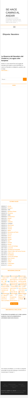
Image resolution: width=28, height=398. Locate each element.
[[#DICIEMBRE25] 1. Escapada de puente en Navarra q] (14, 297)
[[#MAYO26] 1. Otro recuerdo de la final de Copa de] (22, 279)
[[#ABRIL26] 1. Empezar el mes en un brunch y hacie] (5, 288)
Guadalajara (11, 254)
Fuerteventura (11, 216)
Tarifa (9, 220)
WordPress (7, 392)
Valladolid (10, 221)
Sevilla (9, 206)
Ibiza (9, 241)
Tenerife (10, 228)
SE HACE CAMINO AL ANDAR (12, 12)
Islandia (10, 265)
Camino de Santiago (13, 246)
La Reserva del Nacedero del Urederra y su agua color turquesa (12, 58)
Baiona (9, 237)
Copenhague (11, 263)
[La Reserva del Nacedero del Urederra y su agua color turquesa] (14, 45)
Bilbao (9, 230)
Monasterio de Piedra (13, 232)
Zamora (10, 234)
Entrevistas (23, 385)
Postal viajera (5, 385)
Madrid (9, 218)
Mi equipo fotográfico (14, 385)
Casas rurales (21, 384)
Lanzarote (10, 248)
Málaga (9, 239)
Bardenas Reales (12, 211)
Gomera (10, 227)
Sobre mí (14, 387)
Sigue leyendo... (6, 70)
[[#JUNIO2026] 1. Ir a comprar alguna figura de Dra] (14, 279)
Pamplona (10, 213)
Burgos (9, 244)
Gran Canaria (11, 258)
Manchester (11, 225)
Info (5, 384)
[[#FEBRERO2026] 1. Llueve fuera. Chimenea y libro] (22, 288)
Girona (9, 235)
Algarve (10, 260)
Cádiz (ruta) (11, 253)
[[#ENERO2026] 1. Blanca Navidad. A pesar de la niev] (5, 297)
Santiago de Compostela (14, 249)
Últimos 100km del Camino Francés (16, 251)
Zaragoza (10, 208)
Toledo (9, 261)
